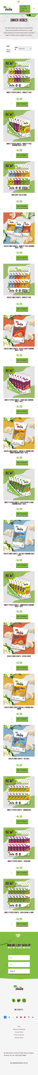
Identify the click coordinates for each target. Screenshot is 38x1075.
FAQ (19, 1026)
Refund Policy (19, 1037)
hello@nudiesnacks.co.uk (19, 1063)
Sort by (16, 48)
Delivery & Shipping (19, 1029)
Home (8, 46)
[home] (8, 8)
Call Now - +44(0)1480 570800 (23, 8)
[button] (34, 8)
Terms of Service (19, 1035)
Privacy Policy (19, 1032)
